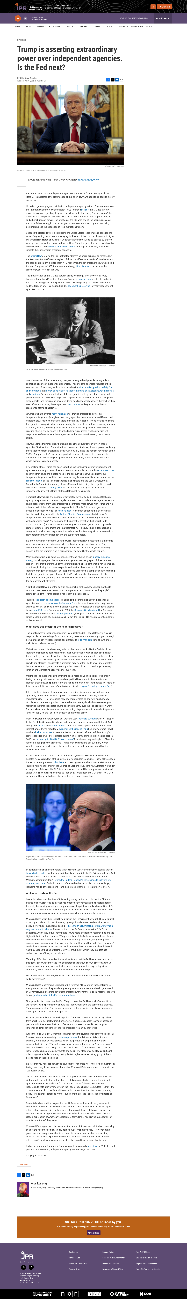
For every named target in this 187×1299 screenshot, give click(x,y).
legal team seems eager (47, 599)
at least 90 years (39, 610)
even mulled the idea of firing (73, 729)
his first (42, 725)
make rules (75, 404)
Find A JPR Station (143, 1252)
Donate (166, 6)
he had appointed (44, 732)
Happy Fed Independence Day (96, 686)
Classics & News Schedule (146, 1258)
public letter (59, 762)
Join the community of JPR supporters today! (110, 1227)
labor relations (67, 390)
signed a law (85, 279)
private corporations (67, 1037)
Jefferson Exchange (142, 26)
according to (55, 739)
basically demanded (36, 873)
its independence (65, 613)
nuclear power (95, 390)
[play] (18, 18)
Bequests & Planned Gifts (113, 1269)
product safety (100, 387)
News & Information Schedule (148, 1269)
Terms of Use (74, 1258)
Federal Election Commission (75, 514)
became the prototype (79, 286)
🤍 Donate (93, 1232)
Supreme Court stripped (86, 610)
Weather (123, 26)
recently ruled (55, 487)
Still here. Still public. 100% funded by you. (93, 1222)
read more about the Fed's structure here (54, 995)
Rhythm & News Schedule (146, 1264)
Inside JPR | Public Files (78, 1264)
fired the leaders (34, 480)
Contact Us (73, 1252)
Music (29, 26)
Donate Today (108, 1252)
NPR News (21, 40)
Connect (97, 26)
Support (82, 26)
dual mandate (85, 640)
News (17, 26)
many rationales (60, 413)
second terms (57, 725)
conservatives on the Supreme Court (59, 603)
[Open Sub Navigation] (22, 26)
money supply (52, 390)
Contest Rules (74, 1269)
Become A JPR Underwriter (114, 1258)
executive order (106, 470)
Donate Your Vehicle (111, 1264)
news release (64, 510)
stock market (85, 387)
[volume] (25, 18)
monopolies (82, 390)
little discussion (84, 266)
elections (35, 394)
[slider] (29, 18)
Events (69, 26)
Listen (40, 26)
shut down (93, 1146)
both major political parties (61, 246)
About (110, 26)
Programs (54, 26)
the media (109, 390)
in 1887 (85, 209)
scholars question (87, 718)
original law (36, 256)
